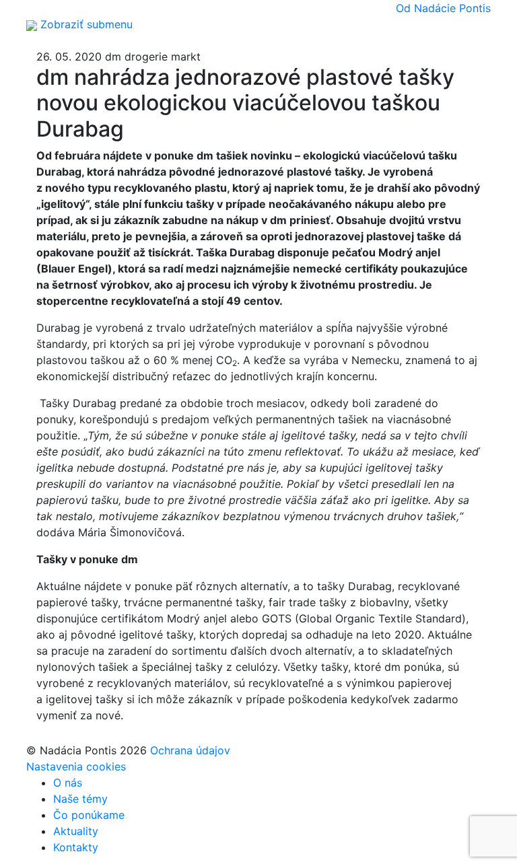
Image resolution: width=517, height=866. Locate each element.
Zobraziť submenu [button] (86, 24)
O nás (67, 782)
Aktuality (75, 831)
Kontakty (75, 847)
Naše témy (80, 798)
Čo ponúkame (89, 815)
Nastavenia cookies (76, 766)
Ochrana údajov (190, 750)
